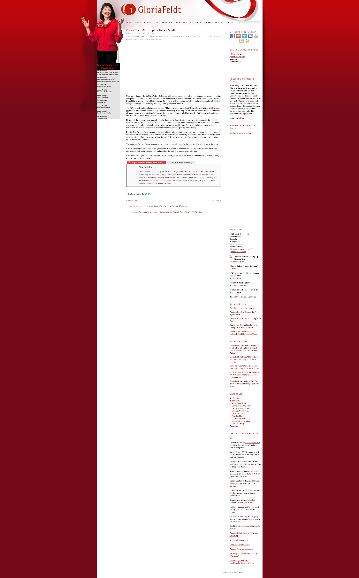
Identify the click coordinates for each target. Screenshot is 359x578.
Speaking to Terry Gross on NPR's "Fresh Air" (243, 554)
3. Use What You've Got (239, 408)
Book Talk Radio (246, 502)
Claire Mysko (236, 278)
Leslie (232, 365)
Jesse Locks (207, 36)
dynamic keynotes (237, 56)
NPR (245, 452)
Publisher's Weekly (238, 251)
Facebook (152, 177)
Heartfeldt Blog (214, 23)
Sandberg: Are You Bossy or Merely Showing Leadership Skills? (244, 375)
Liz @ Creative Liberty (239, 372)
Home (128, 23)
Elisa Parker (174, 36)
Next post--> (216, 200)
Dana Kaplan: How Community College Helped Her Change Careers (244, 332)
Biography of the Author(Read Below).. (147, 162)
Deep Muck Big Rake (239, 285)
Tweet (196, 174)
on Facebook (166, 183)
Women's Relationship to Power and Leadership (244, 534)
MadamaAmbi (247, 526)
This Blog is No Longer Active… (243, 308)
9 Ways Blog (196, 23)
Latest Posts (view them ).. (182, 162)
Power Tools (154, 36)
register (246, 113)
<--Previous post (131, 200)
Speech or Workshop (185, 174)
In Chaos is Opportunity (239, 540)
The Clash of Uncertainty (240, 544)
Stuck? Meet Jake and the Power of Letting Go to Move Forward (243, 326)
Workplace (234, 426)
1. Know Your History (238, 403)
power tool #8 (144, 39)
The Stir (234, 268)
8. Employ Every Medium (240, 421)
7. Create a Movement (238, 418)
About (138, 23)
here (157, 174)
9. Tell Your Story (237, 423)
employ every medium (191, 36)
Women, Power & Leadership (241, 549)
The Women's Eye (252, 442)
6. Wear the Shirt (236, 415)
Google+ (171, 177)
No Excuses (181, 23)
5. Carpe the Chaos (237, 413)
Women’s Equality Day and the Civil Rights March (244, 313)
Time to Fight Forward (239, 560)
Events (229, 23)
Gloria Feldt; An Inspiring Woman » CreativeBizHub (244, 346)
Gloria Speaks (151, 23)
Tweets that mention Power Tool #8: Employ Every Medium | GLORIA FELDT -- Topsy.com (173, 212)
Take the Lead (144, 180)
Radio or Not (252, 473)
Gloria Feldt (144, 171)
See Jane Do (156, 39)
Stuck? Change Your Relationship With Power (245, 319)
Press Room (167, 23)
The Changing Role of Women (242, 563)
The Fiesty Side (248, 464)
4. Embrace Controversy (239, 410)
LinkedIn (160, 177)
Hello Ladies (236, 292)
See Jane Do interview (238, 516)
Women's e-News (237, 261)
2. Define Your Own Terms (240, 405)
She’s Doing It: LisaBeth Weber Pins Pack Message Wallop (244, 350)
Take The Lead (251, 95)
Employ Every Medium (138, 36)
